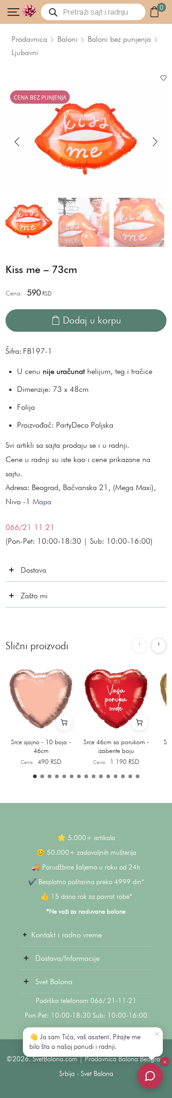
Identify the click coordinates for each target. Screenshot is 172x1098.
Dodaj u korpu (92, 320)
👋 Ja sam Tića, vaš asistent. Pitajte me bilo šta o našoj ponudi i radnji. (84, 1042)
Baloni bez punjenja (119, 39)
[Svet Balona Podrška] (150, 1076)
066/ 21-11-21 (113, 1001)
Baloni (67, 39)
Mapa (42, 501)
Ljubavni (24, 52)
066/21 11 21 (30, 527)
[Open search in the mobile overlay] (93, 12)
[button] (17, 141)
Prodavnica (29, 39)
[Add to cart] (64, 722)
